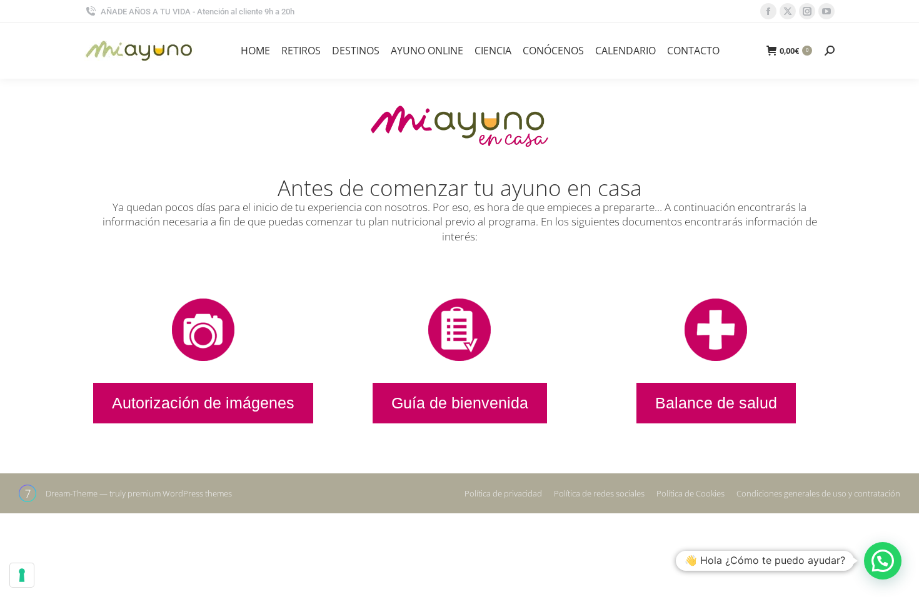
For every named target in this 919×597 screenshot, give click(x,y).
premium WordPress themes (180, 493)
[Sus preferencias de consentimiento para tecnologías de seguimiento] (22, 575)
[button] (882, 561)
